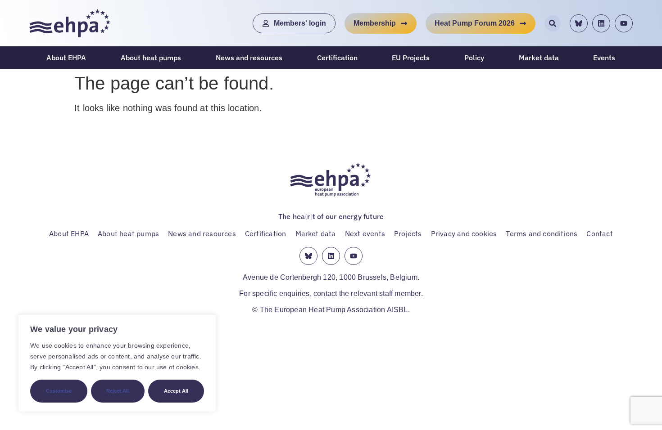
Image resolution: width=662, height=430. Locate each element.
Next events (365, 233)
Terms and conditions (541, 233)
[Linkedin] (601, 23)
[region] (117, 363)
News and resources (249, 57)
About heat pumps (151, 57)
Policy (474, 57)
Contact (599, 233)
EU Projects (411, 57)
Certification (337, 57)
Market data (539, 57)
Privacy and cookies (464, 233)
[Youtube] (624, 23)
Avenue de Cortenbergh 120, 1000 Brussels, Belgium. (331, 277)
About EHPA (66, 57)
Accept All (176, 391)
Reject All (117, 391)
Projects (408, 233)
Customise (59, 391)
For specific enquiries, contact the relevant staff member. (331, 293)
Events (604, 57)
